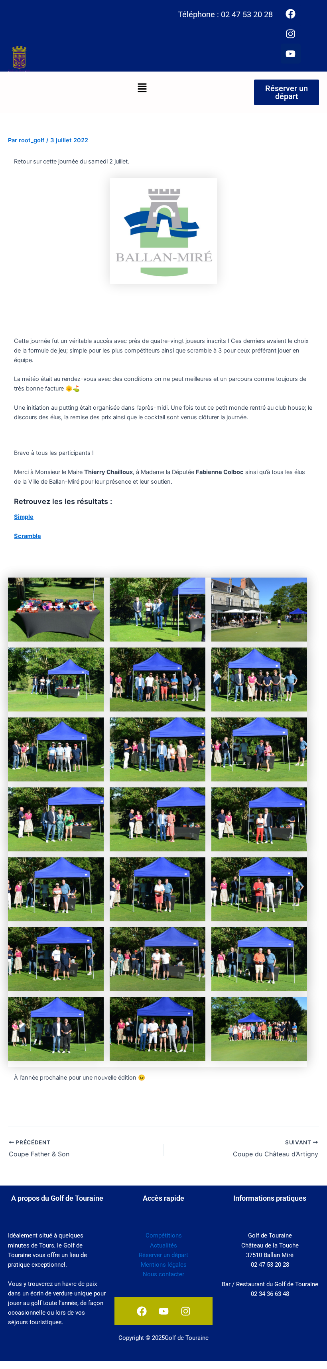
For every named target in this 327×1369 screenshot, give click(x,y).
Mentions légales (164, 1264)
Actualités (163, 1245)
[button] (142, 88)
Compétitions (164, 1235)
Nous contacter (163, 1274)
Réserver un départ (163, 1255)
